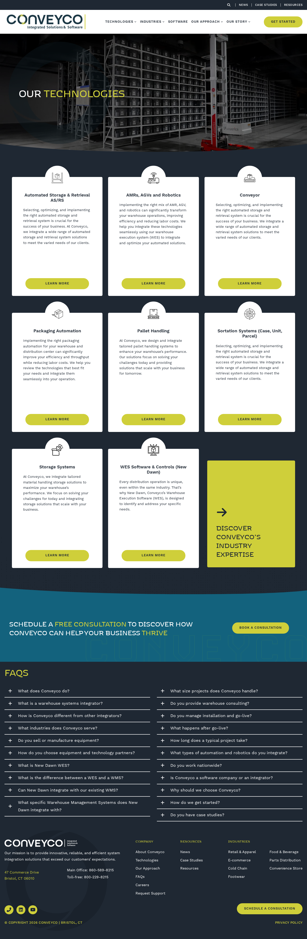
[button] (77, 691)
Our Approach (148, 868)
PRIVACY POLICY (289, 923)
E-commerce (239, 860)
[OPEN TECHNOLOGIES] (135, 22)
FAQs (140, 876)
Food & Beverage (283, 852)
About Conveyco (150, 852)
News (185, 852)
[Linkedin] (20, 909)
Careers (142, 885)
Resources (189, 868)
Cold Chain (237, 868)
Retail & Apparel (242, 852)
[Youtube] (32, 909)
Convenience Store (286, 868)
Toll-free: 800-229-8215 (87, 877)
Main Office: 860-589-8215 (90, 870)
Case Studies (191, 860)
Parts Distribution (285, 860)
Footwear (236, 876)
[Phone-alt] (8, 909)
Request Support (150, 893)
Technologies (147, 860)
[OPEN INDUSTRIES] (163, 22)
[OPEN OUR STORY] (249, 22)
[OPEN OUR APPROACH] (222, 22)
